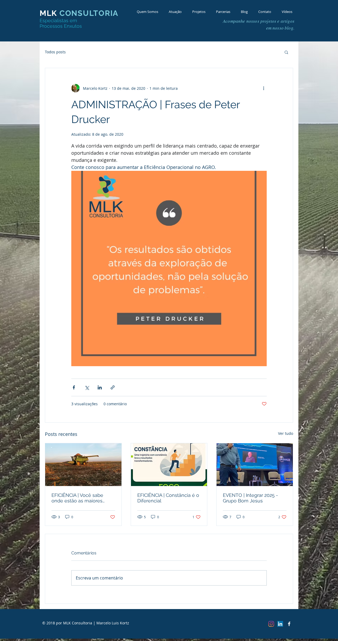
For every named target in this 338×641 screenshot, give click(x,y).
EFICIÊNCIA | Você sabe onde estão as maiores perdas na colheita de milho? (77, 497)
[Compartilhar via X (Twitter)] (86, 387)
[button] (286, 52)
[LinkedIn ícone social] (280, 624)
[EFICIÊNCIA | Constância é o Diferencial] (169, 464)
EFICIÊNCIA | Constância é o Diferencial (168, 497)
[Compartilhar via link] (112, 387)
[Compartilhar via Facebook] (73, 387)
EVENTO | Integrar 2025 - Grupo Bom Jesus (250, 497)
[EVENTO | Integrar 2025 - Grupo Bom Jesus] (255, 464)
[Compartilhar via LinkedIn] (99, 387)
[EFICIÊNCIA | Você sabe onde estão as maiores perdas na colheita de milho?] (83, 464)
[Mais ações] (263, 88)
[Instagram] (271, 624)
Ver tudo (285, 433)
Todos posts (55, 51)
